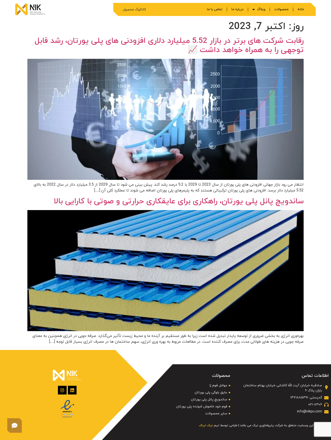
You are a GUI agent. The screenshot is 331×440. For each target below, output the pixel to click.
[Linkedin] (72, 390)
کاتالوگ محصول (134, 9)
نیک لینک (206, 425)
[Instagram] (62, 390)
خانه (301, 9)
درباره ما (237, 9)
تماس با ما (214, 9)
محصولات (281, 9)
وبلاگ (261, 9)
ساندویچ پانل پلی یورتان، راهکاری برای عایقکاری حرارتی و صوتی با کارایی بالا (179, 201)
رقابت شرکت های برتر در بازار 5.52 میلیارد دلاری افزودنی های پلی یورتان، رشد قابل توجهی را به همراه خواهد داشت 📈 (169, 45)
